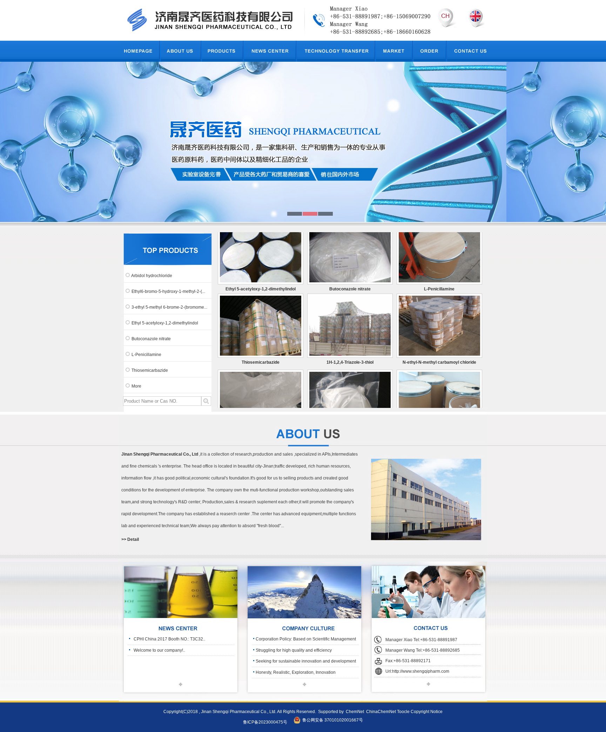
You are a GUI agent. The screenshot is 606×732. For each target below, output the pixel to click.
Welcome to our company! (158, 650)
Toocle (403, 711)
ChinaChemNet (380, 711)
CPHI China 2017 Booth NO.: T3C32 (168, 639)
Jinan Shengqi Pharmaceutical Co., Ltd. (238, 711)
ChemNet (355, 711)
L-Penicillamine (146, 354)
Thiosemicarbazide (150, 370)
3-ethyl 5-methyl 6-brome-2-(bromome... (169, 307)
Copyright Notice (427, 711)
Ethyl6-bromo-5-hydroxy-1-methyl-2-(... (168, 291)
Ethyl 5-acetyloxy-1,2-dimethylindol (165, 323)
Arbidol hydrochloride (151, 275)
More (136, 386)
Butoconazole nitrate (151, 338)
